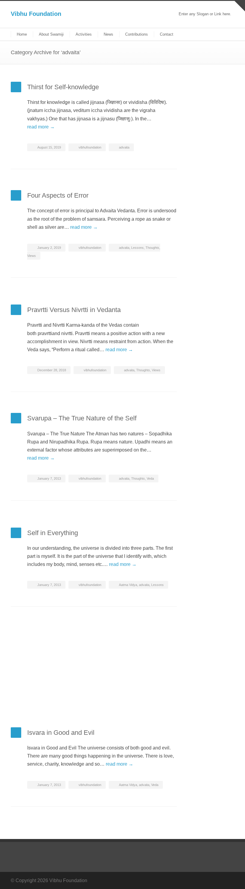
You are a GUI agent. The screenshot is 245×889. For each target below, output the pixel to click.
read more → (41, 126)
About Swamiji (51, 34)
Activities (84, 34)
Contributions (136, 34)
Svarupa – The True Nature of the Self (82, 418)
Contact (166, 34)
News (108, 34)
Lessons (137, 247)
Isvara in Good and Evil (60, 732)
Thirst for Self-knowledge (63, 87)
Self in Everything (52, 533)
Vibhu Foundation (36, 13)
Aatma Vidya (128, 585)
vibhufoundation (90, 147)
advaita (124, 147)
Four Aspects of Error (57, 195)
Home (22, 34)
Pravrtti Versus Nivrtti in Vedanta (74, 310)
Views (31, 256)
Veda (150, 478)
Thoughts (152, 247)
